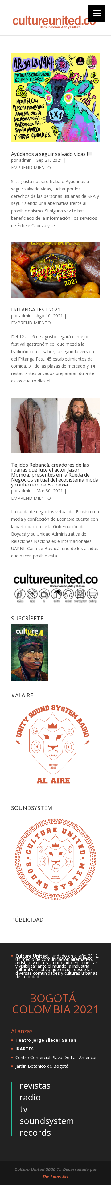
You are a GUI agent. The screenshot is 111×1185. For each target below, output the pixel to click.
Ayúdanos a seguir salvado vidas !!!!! (51, 154)
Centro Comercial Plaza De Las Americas (56, 1057)
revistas (35, 1085)
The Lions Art (55, 1176)
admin (25, 160)
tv (23, 1109)
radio (30, 1097)
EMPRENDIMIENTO (31, 167)
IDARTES (24, 1049)
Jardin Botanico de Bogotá (41, 1066)
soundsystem (47, 1120)
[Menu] (96, 13)
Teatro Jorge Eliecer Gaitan (45, 1040)
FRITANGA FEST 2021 (35, 309)
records (35, 1132)
